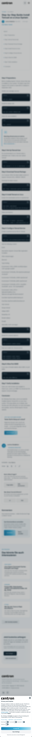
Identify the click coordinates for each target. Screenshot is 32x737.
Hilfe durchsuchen (21, 484)
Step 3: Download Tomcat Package (13, 44)
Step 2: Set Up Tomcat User (12, 39)
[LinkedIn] (3, 692)
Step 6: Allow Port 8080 (11, 57)
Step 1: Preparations (10, 35)
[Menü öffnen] (28, 2)
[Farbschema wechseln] (25, 3)
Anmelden (10, 532)
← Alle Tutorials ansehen (11, 622)
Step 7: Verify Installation (11, 62)
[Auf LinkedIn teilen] (7, 466)
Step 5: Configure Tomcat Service (13, 53)
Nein (22, 500)
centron (7, 3)
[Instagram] (7, 692)
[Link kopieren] (19, 466)
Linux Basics (11, 462)
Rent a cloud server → (10, 143)
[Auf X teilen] (11, 466)
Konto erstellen (20, 532)
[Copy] (28, 95)
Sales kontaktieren (11, 658)
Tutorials (4, 11)
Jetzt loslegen (10, 432)
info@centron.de (15, 688)
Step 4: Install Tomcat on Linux (12, 48)
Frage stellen (9, 485)
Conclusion (7, 66)
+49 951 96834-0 (6, 688)
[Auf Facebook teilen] (15, 466)
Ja (9, 500)
